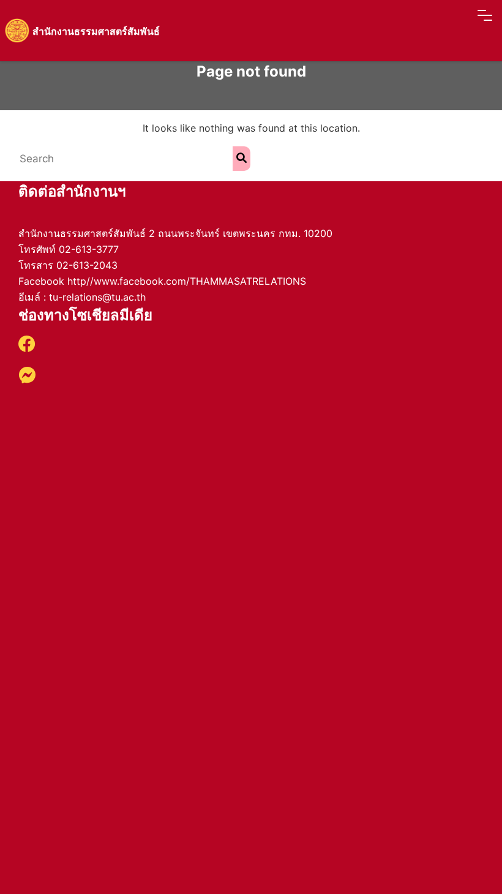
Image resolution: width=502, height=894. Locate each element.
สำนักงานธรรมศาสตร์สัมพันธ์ (96, 31)
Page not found (251, 71)
